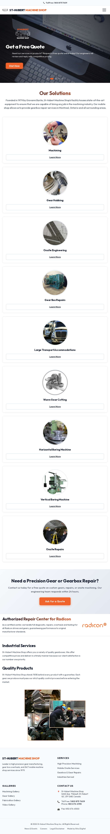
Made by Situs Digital (76, 828)
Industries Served (65, 777)
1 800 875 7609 (77, 801)
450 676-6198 (74, 804)
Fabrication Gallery (11, 800)
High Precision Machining (69, 763)
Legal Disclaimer (57, 828)
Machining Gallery (10, 791)
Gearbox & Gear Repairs (69, 772)
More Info (16, 68)
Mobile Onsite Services (68, 768)
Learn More (60, 158)
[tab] (47, 78)
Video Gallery (8, 804)
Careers (43, 828)
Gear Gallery (8, 795)
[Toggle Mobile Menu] (104, 10)
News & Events (31, 828)
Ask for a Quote (55, 601)
